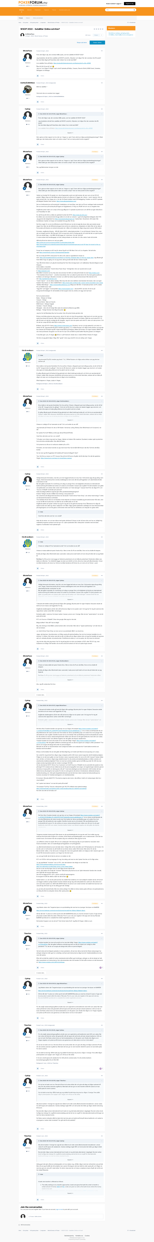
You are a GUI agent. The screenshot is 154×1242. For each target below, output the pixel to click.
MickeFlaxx (30, 34)
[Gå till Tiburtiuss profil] (28, 940)
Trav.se (54, 10)
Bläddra (21, 10)
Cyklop (27, 109)
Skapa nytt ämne (82, 42)
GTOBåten (111, 35)
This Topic (127, 9)
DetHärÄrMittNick (27, 83)
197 (28, 949)
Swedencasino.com (64, 10)
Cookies (87, 1235)
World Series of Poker (41, 36)
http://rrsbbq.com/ (94, 273)
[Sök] (134, 9)
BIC (64, 1186)
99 (28, 66)
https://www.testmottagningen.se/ (64, 219)
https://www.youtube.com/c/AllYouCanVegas (52, 962)
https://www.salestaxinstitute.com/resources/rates (50, 864)
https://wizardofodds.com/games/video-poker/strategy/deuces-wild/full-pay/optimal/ (61, 788)
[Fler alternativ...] (102, 51)
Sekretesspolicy (69, 1235)
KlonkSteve (112, 33)
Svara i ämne (97, 42)
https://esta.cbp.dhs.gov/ (80, 215)
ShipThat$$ (118, 35)
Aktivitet (29, 10)
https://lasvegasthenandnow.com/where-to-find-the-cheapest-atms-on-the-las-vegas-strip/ (67, 257)
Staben (28, 18)
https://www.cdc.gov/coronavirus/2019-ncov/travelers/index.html (55, 242)
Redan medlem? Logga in (114, 3)
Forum (21, 18)
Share (89, 35)
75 (28, 98)
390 (28, 124)
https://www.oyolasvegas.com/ (63, 325)
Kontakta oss (79, 1235)
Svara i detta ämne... (36, 1216)
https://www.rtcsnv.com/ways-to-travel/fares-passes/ (56, 458)
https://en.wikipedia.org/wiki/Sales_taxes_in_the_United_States (54, 866)
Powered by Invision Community (77, 1239)
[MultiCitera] (37, 76)
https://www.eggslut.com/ (65, 288)
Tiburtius (27, 933)
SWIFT (85, 1190)
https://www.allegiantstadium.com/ (66, 201)
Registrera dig (130, 3)
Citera (42, 75)
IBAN (58, 1186)
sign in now (59, 1209)
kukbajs (117, 33)
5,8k (28, 366)
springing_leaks (124, 33)
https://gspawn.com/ (44, 271)
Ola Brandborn (27, 350)
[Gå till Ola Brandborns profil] (28, 357)
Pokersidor (38, 10)
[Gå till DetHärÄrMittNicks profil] (28, 89)
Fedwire (91, 1190)
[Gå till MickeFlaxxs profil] (22, 35)
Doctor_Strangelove (127, 35)
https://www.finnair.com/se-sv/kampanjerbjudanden (54, 252)
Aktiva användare (38, 18)
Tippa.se (46, 10)
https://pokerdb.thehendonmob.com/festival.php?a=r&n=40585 (72, 63)
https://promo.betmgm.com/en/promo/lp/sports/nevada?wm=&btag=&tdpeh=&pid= (60, 910)
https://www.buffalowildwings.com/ (60, 284)
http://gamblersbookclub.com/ (48, 279)
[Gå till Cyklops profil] (28, 115)
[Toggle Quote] (39, 114)
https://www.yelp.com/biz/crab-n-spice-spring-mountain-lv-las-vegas (82, 283)
